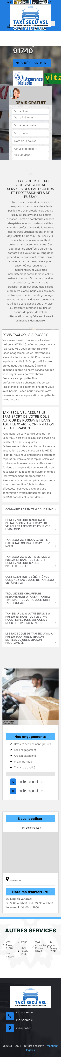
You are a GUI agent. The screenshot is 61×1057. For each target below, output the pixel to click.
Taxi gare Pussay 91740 (53, 947)
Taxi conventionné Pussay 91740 (39, 947)
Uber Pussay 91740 (24, 951)
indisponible (29, 781)
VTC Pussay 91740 (10, 945)
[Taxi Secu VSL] (30, 15)
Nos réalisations (32, 63)
